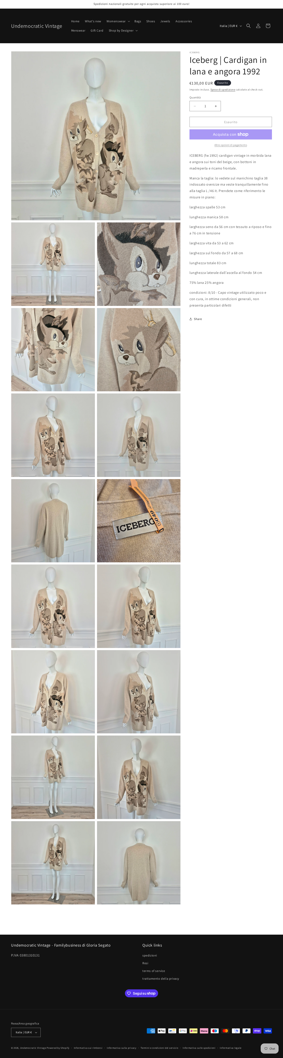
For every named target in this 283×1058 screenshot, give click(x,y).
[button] (118, 21)
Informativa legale (230, 1047)
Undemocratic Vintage (33, 1047)
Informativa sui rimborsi (88, 1047)
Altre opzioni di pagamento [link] (230, 145)
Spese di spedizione (222, 89)
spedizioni (149, 955)
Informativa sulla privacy (121, 1047)
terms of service (153, 971)
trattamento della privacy (160, 979)
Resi (145, 963)
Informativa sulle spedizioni (199, 1047)
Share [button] (198, 319)
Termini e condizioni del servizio (159, 1047)
